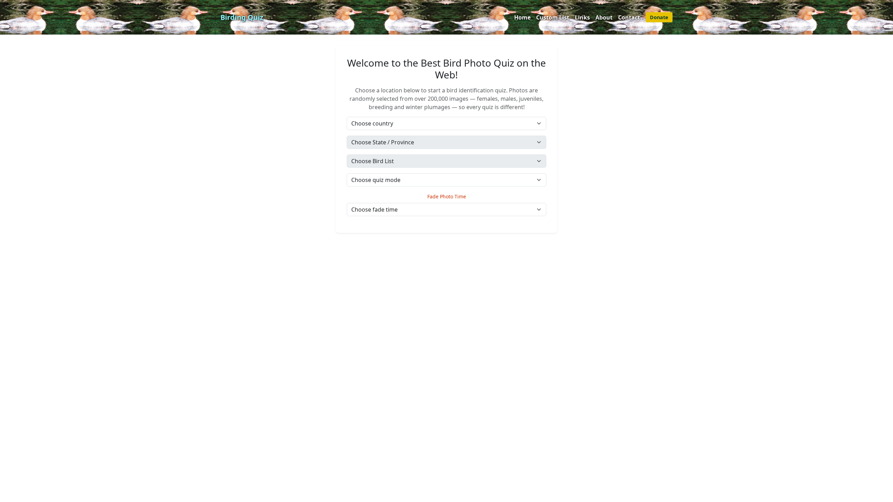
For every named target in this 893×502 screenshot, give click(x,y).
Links (582, 17)
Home (522, 17)
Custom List (552, 17)
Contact (629, 17)
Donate (659, 17)
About (604, 17)
